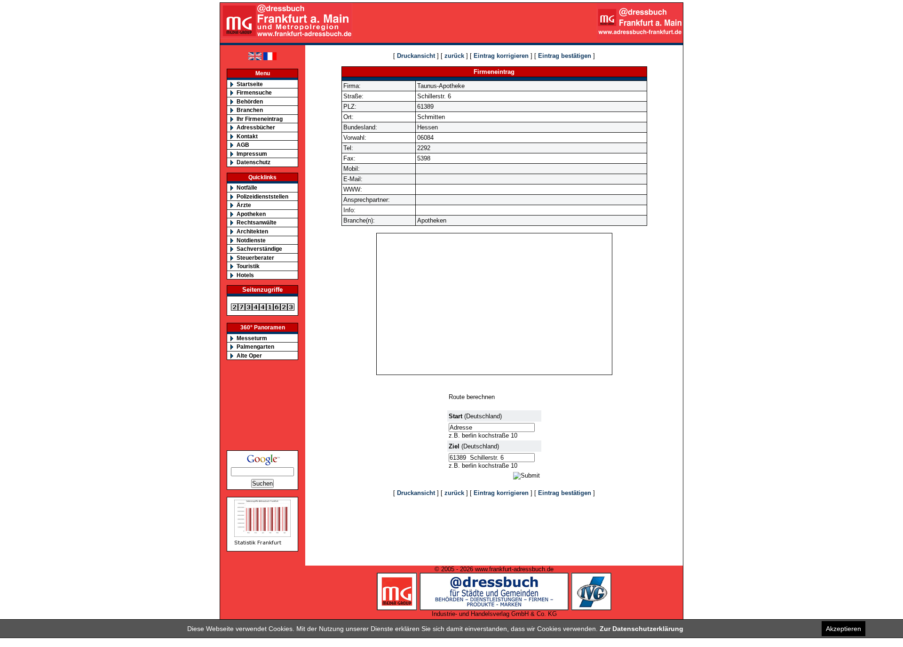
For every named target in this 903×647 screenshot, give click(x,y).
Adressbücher (256, 127)
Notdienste (251, 240)
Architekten (252, 231)
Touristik (248, 266)
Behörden (250, 101)
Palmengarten (255, 346)
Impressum (252, 154)
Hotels (245, 275)
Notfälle (247, 187)
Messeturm (252, 338)
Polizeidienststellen (262, 196)
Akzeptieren (843, 628)
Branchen (250, 110)
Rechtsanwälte (257, 222)
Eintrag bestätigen (564, 55)
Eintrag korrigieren (501, 55)
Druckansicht (416, 55)
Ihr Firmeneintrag (260, 119)
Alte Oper (249, 355)
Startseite (250, 84)
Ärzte (244, 205)
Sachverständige (259, 249)
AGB (243, 145)
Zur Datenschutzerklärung (641, 628)
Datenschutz (253, 162)
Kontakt (247, 136)
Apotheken (251, 214)
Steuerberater (255, 258)
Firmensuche (254, 92)
